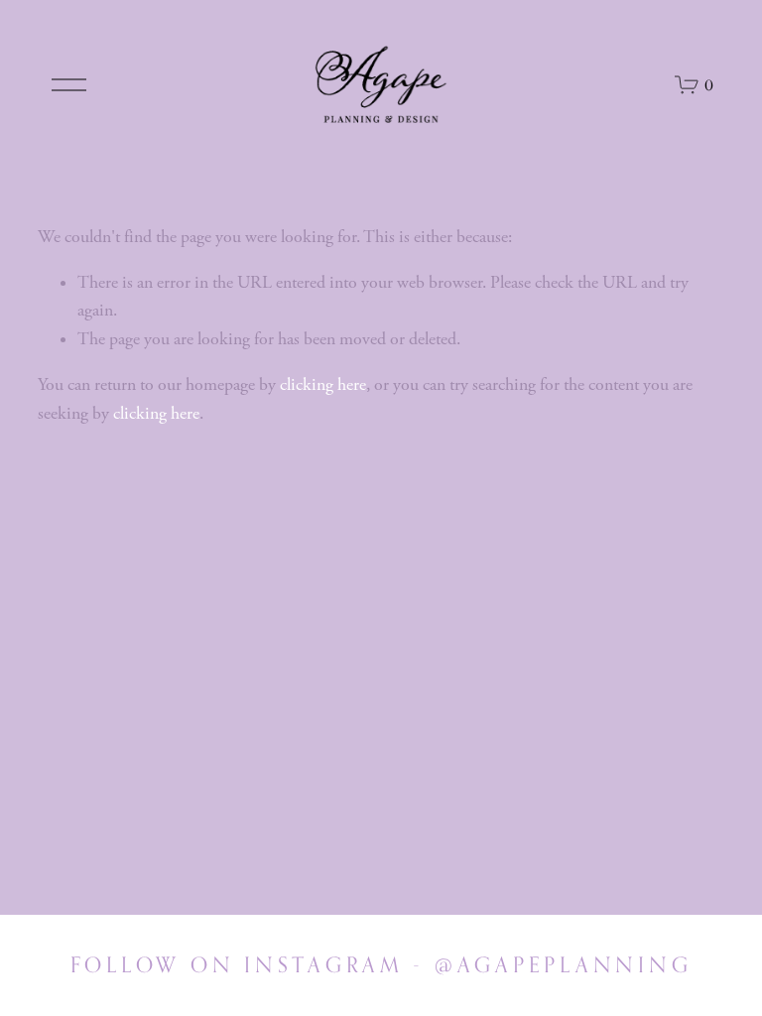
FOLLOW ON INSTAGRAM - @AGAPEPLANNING (381, 964)
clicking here (323, 385)
